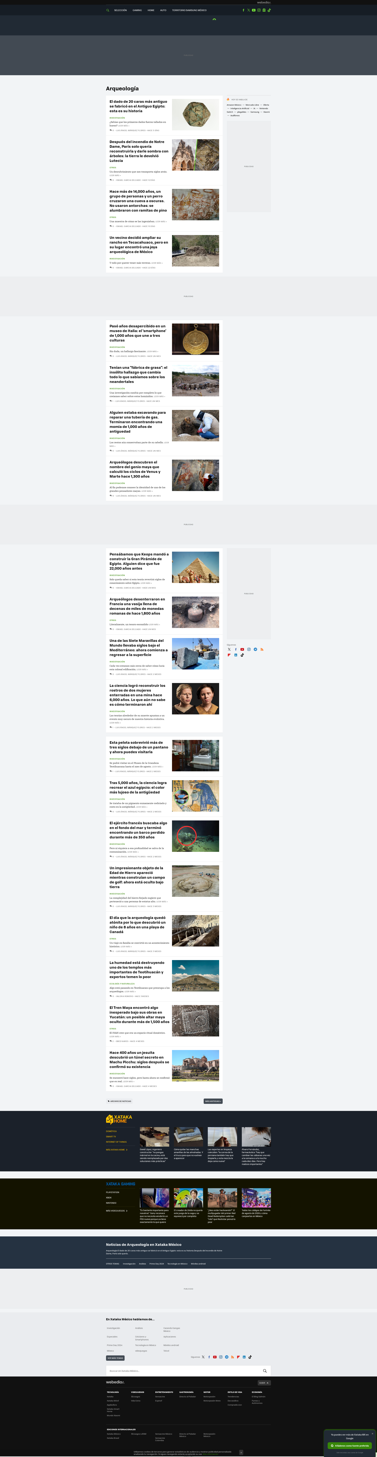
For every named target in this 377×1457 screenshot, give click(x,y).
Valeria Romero (124, 996)
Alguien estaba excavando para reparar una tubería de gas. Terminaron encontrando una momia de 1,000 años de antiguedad (138, 421)
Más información (210, 1454)
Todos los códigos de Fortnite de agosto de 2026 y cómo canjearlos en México (256, 1213)
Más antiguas (213, 1101)
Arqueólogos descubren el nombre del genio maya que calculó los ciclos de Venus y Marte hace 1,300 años (135, 469)
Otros (113, 167)
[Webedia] (264, 2)
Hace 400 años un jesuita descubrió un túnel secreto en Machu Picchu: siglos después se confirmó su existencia (139, 1059)
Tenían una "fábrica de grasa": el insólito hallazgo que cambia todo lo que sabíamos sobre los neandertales (138, 374)
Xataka (110, 1396)
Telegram (255, 648)
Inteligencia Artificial (239, 108)
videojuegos (141, 1350)
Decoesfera (233, 1400)
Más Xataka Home (115, 1149)
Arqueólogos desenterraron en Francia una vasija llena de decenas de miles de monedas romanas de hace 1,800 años (137, 606)
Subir (262, 1382)
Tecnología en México (177, 1263)
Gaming (137, 10)
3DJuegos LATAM (138, 1433)
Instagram (259, 10)
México (110, 1350)
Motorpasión (209, 1396)
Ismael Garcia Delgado (128, 180)
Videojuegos (120, 1184)
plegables (241, 111)
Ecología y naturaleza (122, 983)
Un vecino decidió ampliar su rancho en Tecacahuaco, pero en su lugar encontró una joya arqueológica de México (139, 244)
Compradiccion (235, 1404)
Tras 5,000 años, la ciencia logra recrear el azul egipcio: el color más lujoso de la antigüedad (138, 787)
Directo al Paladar (187, 1396)
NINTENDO (111, 1202)
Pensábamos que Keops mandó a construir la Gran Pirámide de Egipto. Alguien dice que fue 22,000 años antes (139, 561)
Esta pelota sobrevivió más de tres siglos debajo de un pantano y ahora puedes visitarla (139, 746)
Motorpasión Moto (212, 1400)
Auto (163, 10)
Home (151, 10)
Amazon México (234, 104)
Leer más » (123, 125)
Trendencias (233, 1396)
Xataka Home (120, 1119)
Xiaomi (266, 111)
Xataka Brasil (113, 1438)
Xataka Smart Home (113, 1410)
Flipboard (229, 654)
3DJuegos (135, 1396)
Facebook (243, 10)
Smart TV (111, 1136)
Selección (120, 10)
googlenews (264, 10)
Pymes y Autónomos (257, 1401)
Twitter (248, 10)
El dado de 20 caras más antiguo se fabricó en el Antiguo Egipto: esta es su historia (138, 105)
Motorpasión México (209, 1435)
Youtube (254, 10)
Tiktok (269, 10)
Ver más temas (115, 1358)
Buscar (265, 1371)
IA (254, 108)
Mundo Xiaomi (113, 1415)
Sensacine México (163, 1433)
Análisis (142, 1263)
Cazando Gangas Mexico (171, 1329)
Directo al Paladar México (187, 1435)
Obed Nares (122, 1041)
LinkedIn (235, 654)
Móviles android (198, 1263)
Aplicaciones (169, 1336)
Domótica (111, 1131)
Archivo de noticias (120, 1101)
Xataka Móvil (113, 1400)
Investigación (117, 118)
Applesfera (112, 1404)
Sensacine (160, 1396)
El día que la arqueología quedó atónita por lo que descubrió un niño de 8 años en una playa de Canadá (138, 924)
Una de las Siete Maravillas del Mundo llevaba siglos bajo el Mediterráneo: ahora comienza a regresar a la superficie (139, 647)
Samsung (254, 111)
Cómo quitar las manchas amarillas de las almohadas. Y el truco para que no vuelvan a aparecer (188, 1154)
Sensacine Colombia (160, 1439)
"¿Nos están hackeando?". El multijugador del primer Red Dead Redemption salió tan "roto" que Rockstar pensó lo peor (221, 1216)
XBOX (108, 1197)
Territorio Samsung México (189, 10)
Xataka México (114, 1433)
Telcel (166, 1350)
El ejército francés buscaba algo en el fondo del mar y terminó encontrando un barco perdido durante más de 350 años (138, 830)
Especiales (112, 1336)
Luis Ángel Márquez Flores (130, 130)
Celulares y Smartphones (142, 1338)
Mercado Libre (252, 104)
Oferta (266, 104)
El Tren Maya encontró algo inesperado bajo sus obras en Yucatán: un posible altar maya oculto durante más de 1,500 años (140, 1014)
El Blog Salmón (258, 1396)
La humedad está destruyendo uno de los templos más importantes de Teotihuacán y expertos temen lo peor (137, 969)
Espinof (158, 1400)
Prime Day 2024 (156, 1263)
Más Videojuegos (115, 1210)
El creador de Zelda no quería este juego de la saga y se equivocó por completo (188, 1213)
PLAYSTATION (112, 1192)
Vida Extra (135, 1400)
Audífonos (235, 115)
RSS (262, 648)
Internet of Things (116, 1141)
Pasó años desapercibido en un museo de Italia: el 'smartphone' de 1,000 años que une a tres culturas (138, 333)
